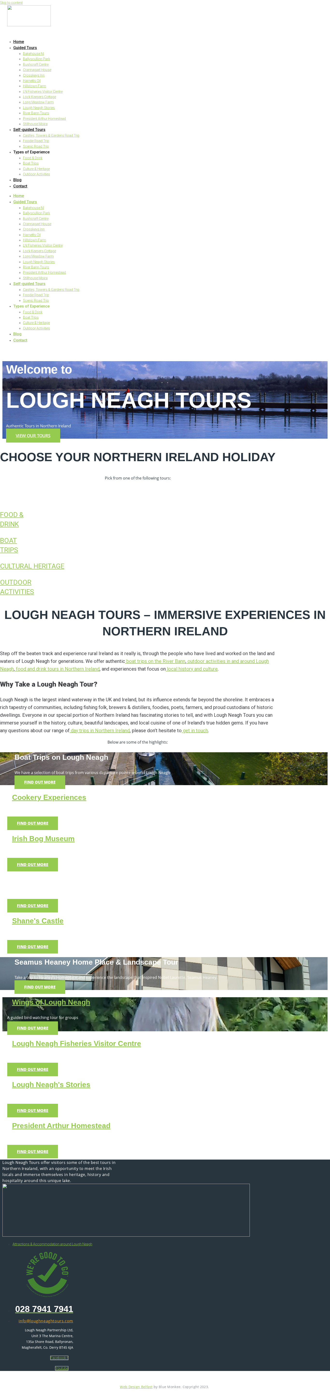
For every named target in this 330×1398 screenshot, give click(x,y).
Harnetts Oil (32, 81)
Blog (17, 180)
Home (18, 41)
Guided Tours (25, 47)
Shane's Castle (38, 921)
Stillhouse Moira (35, 124)
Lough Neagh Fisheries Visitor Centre (76, 1043)
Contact (20, 186)
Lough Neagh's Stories (51, 1085)
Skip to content (11, 3)
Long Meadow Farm (38, 102)
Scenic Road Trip (36, 146)
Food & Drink (33, 158)
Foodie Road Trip (36, 141)
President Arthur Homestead (44, 119)
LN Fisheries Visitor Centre (43, 91)
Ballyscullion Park (36, 59)
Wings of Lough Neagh (51, 1002)
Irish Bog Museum (43, 839)
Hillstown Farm (34, 86)
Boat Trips (31, 163)
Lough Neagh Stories (39, 108)
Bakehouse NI (33, 54)
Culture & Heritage (36, 169)
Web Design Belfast (136, 1386)
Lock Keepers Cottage (39, 97)
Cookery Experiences (49, 797)
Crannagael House (37, 70)
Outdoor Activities (36, 174)
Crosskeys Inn (34, 75)
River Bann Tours (36, 113)
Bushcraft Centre (36, 64)
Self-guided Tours (29, 129)
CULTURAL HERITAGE (32, 566)
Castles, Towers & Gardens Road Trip (51, 135)
